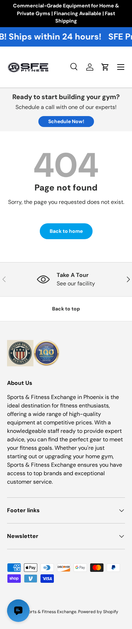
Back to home (66, 231)
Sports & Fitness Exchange (49, 612)
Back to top (66, 309)
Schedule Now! (66, 121)
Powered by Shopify (98, 612)
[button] (105, 67)
